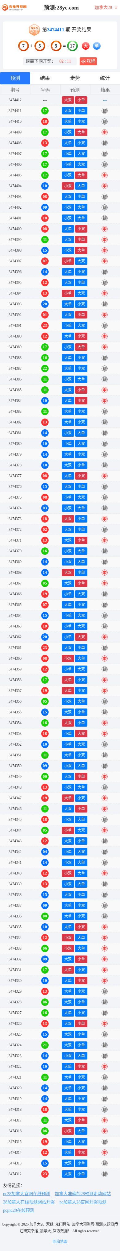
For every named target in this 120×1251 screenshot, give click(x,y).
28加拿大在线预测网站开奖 (29, 1202)
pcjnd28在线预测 (18, 1210)
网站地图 (60, 1241)
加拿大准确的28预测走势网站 (83, 1193)
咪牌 (90, 61)
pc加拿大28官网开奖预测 (82, 1202)
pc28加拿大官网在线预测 (26, 1193)
